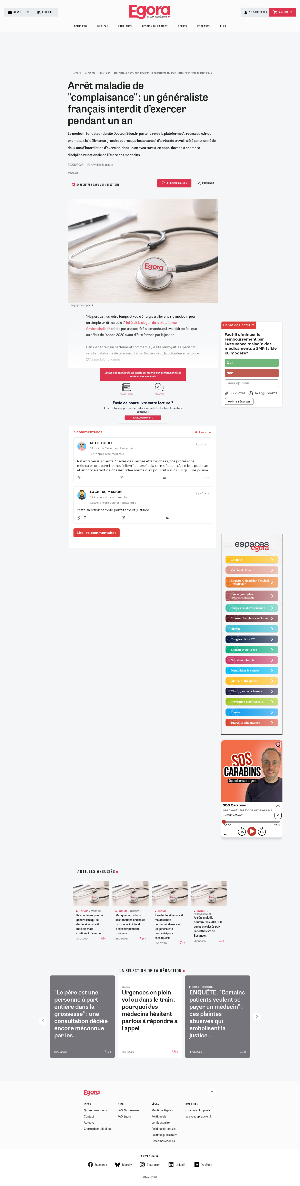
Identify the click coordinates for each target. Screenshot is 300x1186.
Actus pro (80, 26)
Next (257, 1017)
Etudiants (125, 26)
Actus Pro (90, 73)
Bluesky (127, 1164)
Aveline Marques (102, 165)
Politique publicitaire (164, 1135)
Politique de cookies (164, 1129)
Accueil (77, 73)
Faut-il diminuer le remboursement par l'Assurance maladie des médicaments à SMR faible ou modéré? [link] (251, 343)
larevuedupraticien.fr (199, 1116)
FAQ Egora (124, 1116)
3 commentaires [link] (87, 432)
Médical (102, 26)
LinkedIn (181, 1164)
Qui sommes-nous (95, 1110)
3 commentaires (177, 183)
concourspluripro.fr (198, 1110)
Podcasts (203, 26)
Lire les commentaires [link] (96, 533)
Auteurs (89, 1122)
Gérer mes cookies (163, 1141)
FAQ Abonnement (129, 1110)
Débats (182, 26)
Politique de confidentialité (161, 1119)
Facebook (101, 1164)
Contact (89, 1116)
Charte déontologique (97, 1129)
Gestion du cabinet (155, 26)
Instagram (153, 1164)
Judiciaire (104, 73)
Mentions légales (162, 1110)
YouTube (206, 1164)
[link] (143, 448)
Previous (43, 1021)
